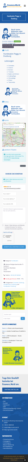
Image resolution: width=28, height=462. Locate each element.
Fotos (6, 102)
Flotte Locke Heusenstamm (15, 328)
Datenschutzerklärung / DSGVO (12, 408)
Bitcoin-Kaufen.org (8, 445)
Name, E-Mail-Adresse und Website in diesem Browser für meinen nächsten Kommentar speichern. (14, 227)
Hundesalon (17, 41)
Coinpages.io (6, 441)
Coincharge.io (7, 443)
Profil (6, 50)
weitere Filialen (10, 150)
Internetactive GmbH (8, 458)
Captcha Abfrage (8, 232)
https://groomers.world (10, 430)
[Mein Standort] (18, 126)
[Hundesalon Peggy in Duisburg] (14, 133)
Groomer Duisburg (7, 45)
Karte (6, 120)
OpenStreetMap (17, 146)
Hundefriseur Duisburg (18, 45)
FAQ (4, 401)
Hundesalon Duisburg (8, 47)
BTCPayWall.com (8, 446)
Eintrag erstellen (12, 389)
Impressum (6, 405)
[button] (4, 33)
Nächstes (23, 165)
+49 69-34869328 (9, 425)
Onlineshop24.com (8, 439)
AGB (4, 407)
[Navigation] (25, 6)
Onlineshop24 (14, 460)
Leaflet (7, 146)
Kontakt (5, 403)
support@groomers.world (11, 427)
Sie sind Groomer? (8, 410)
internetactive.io (7, 448)
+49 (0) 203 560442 (15, 275)
